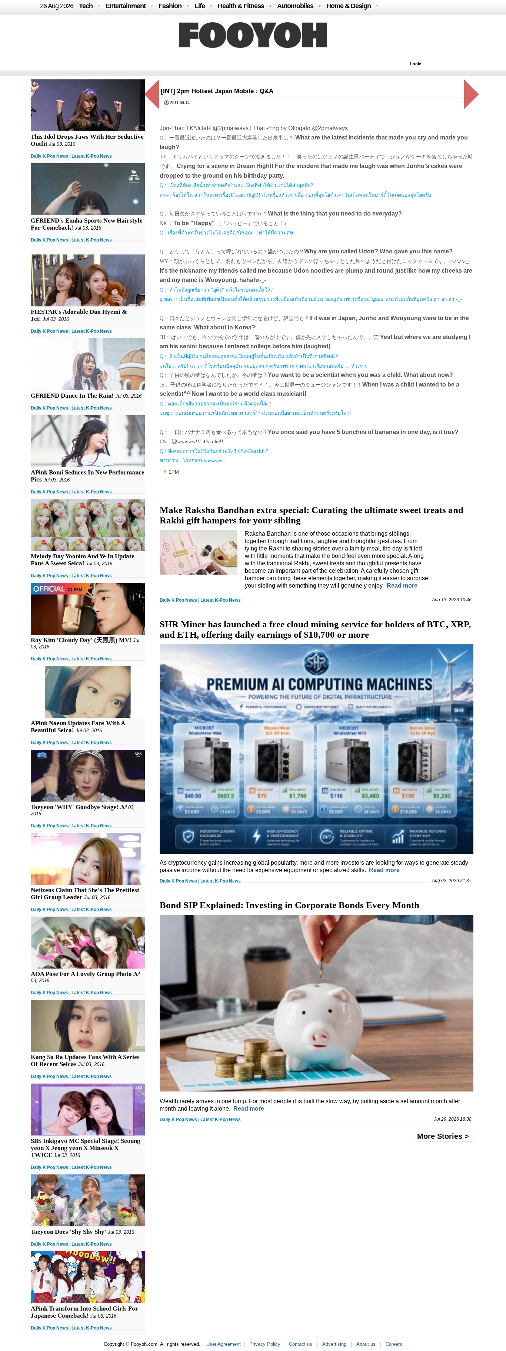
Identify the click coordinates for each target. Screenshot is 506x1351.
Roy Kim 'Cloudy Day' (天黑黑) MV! (81, 640)
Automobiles (295, 6)
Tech (86, 6)
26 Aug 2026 (56, 6)
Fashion (170, 6)
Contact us (300, 1344)
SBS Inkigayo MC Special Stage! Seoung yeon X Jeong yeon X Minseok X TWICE (85, 1147)
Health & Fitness (241, 6)
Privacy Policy (264, 1344)
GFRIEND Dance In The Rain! (72, 395)
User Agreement (223, 1344)
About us (366, 1344)
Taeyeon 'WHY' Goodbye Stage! (75, 807)
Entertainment (126, 6)
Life (199, 6)
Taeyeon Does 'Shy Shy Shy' (68, 1231)
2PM (174, 472)
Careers (394, 1344)
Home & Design (348, 6)
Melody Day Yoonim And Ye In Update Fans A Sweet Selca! (82, 560)
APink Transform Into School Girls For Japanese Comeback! (84, 1312)
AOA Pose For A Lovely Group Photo (81, 973)
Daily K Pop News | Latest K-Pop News (71, 156)
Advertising (334, 1344)
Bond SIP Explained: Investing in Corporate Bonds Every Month (289, 905)
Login (416, 64)
